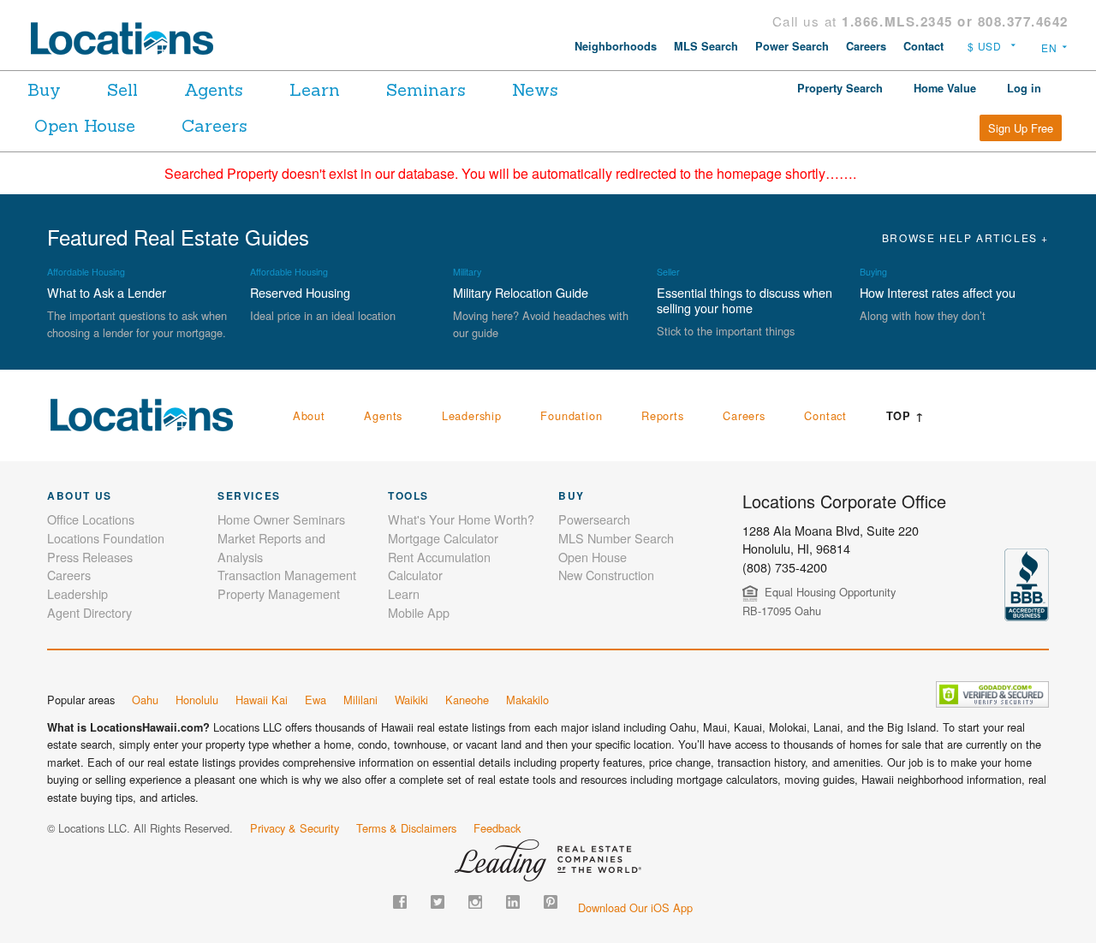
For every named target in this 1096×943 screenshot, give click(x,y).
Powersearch (594, 519)
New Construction (606, 575)
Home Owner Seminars (281, 519)
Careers (866, 46)
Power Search (792, 46)
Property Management (278, 593)
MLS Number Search (616, 538)
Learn (314, 89)
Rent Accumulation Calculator (439, 566)
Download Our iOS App (635, 907)
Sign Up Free (1020, 128)
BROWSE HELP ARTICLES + (965, 237)
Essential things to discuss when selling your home (744, 300)
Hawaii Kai (261, 699)
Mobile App (419, 612)
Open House (84, 125)
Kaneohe (467, 699)
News (535, 89)
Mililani (360, 699)
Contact (923, 46)
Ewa (315, 699)
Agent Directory (89, 612)
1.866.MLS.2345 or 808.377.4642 (955, 21)
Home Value (945, 88)
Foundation (571, 415)
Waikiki (411, 699)
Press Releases (90, 557)
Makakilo (527, 699)
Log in (1024, 88)
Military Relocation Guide (520, 292)
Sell (122, 89)
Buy (44, 89)
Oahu (145, 699)
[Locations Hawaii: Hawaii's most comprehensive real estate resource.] (129, 38)
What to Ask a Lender (106, 292)
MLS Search (706, 46)
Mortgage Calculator (443, 538)
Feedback (497, 828)
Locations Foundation (105, 538)
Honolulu (197, 699)
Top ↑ (905, 416)
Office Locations (90, 519)
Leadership (472, 415)
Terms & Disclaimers (406, 828)
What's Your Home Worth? (461, 519)
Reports (662, 415)
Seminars (426, 89)
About (309, 415)
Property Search (840, 88)
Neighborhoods (616, 46)
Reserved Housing (300, 292)
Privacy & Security (294, 828)
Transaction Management (286, 575)
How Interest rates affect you (938, 292)
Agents (213, 89)
